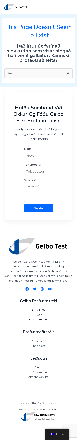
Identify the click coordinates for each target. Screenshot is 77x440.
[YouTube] (50, 289)
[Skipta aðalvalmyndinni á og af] (68, 6)
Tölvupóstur (32, 164)
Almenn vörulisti (38, 376)
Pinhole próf (38, 345)
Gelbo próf (38, 341)
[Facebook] (27, 289)
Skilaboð (30, 180)
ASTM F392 (38, 310)
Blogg (38, 314)
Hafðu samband (38, 319)
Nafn (27, 149)
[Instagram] (42, 289)
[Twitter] (35, 289)
